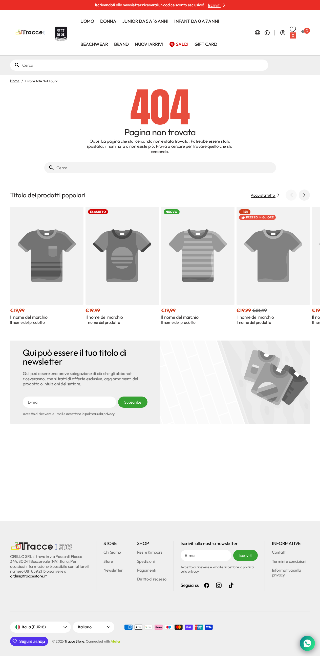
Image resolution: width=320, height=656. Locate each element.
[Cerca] (15, 65)
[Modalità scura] (267, 33)
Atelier (116, 641)
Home (14, 81)
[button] (257, 33)
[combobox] (144, 65)
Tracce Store (74, 641)
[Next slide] (304, 195)
